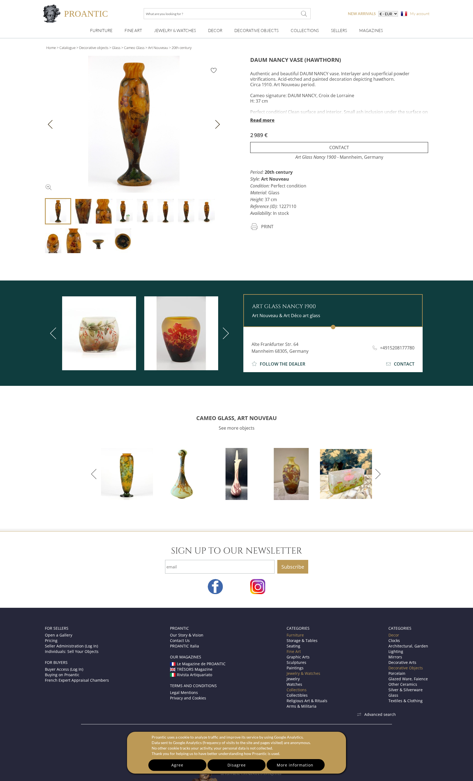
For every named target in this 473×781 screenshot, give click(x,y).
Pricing (51, 640)
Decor (215, 30)
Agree (177, 765)
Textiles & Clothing (405, 700)
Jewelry (293, 678)
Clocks (394, 640)
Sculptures (296, 662)
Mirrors (395, 656)
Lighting (395, 651)
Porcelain (396, 673)
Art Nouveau (158, 47)
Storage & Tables (302, 640)
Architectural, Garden (408, 646)
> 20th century (180, 47)
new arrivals (362, 13)
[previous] (54, 333)
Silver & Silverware (405, 689)
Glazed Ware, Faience (408, 678)
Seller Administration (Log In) (71, 646)
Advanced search (380, 714)
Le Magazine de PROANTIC (201, 663)
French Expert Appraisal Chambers (77, 680)
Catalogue (67, 47)
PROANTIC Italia (184, 646)
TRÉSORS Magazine (194, 669)
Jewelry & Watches (175, 30)
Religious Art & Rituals (307, 700)
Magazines (371, 30)
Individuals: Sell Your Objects (72, 651)
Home (51, 47)
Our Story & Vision (186, 635)
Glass (116, 47)
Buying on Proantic (62, 674)
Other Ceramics (402, 684)
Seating (293, 646)
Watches (294, 684)
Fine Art (133, 30)
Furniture (101, 30)
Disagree (236, 765)
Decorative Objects (256, 30)
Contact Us (180, 640)
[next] (225, 333)
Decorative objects (93, 47)
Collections (305, 30)
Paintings (295, 667)
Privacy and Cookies (188, 698)
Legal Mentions (184, 692)
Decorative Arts (402, 662)
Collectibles (297, 695)
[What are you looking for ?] (304, 14)
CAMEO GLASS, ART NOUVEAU (236, 418)
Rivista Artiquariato (194, 674)
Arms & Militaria (301, 706)
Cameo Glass (134, 47)
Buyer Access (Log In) (64, 669)
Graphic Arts (298, 656)
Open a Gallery (58, 635)
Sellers (339, 30)
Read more (262, 120)
